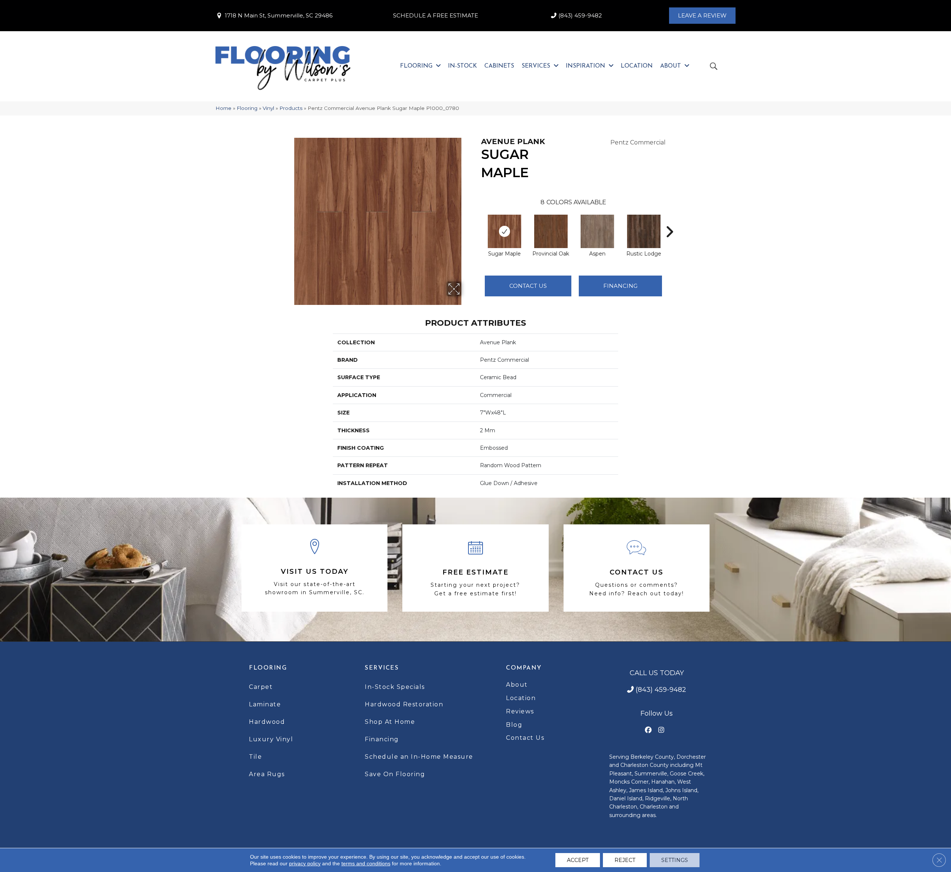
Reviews (520, 711)
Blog (514, 724)
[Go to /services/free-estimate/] (475, 568)
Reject (624, 860)
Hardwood (267, 721)
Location (521, 698)
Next (669, 220)
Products (290, 108)
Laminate (265, 704)
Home (223, 108)
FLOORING (268, 668)
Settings (674, 860)
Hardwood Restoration (404, 704)
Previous (477, 220)
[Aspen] (597, 231)
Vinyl (268, 108)
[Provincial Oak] (550, 231)
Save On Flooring (395, 774)
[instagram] (661, 730)
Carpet (261, 686)
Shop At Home (390, 721)
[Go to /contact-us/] (637, 568)
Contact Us (528, 285)
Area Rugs (267, 774)
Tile (255, 756)
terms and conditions (365, 863)
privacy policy (305, 863)
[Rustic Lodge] (643, 231)
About (517, 684)
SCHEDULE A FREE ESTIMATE (435, 15)
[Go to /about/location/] (314, 568)
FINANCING (620, 285)
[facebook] (648, 730)
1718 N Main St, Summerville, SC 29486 (278, 15)
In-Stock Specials (395, 686)
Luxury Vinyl (271, 739)
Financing (382, 739)
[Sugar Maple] (504, 231)
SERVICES (382, 668)
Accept (577, 860)
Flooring (247, 108)
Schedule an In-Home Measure (419, 756)
